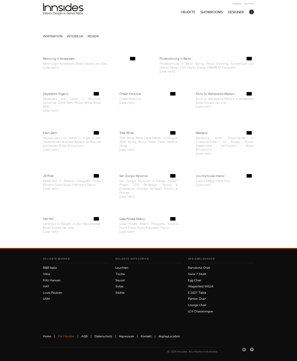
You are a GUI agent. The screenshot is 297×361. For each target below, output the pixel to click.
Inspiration (53, 36)
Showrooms (211, 12)
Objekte (188, 12)
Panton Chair (197, 299)
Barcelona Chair (199, 268)
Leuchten (121, 268)
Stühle (120, 293)
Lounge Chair (197, 305)
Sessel (120, 280)
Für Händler (66, 336)
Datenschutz (103, 336)
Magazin (236, 3)
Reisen (93, 36)
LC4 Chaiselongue (200, 311)
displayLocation (169, 336)
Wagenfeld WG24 (200, 286)
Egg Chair (194, 280)
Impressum (126, 336)
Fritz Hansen (51, 280)
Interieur (75, 36)
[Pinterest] (252, 349)
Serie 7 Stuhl (197, 274)
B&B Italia (50, 268)
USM (46, 299)
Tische (120, 274)
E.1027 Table (197, 293)
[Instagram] (244, 349)
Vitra (46, 274)
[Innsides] (70, 9)
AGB (84, 336)
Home (47, 336)
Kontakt (146, 336)
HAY (46, 286)
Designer (236, 12)
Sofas (119, 286)
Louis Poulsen (52, 293)
